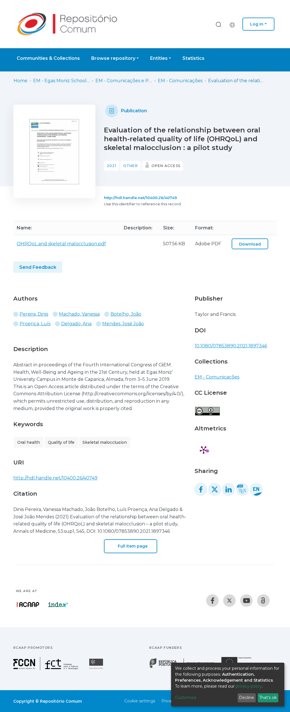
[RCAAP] (263, 600)
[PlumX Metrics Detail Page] (204, 450)
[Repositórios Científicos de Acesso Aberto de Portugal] (28, 604)
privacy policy (249, 686)
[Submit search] (218, 24)
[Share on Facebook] (201, 489)
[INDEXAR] (58, 604)
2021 (111, 166)
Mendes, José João (123, 323)
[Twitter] (229, 600)
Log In (256, 24)
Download (250, 244)
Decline (246, 697)
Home (20, 80)
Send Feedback (37, 267)
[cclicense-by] (207, 408)
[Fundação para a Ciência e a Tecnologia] (46, 668)
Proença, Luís (35, 323)
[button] (233, 24)
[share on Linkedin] (228, 489)
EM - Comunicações (180, 80)
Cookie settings (139, 700)
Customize (186, 697)
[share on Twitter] (214, 489)
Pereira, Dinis (34, 314)
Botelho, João (125, 314)
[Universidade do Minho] (97, 668)
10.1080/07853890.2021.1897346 (231, 345)
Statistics (193, 58)
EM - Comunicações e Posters (123, 80)
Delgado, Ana (76, 323)
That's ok (268, 697)
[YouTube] (246, 600)
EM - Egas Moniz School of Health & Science (61, 80)
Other (130, 166)
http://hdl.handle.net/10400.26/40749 (140, 197)
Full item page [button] (132, 546)
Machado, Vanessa (79, 314)
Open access (166, 166)
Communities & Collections (48, 58)
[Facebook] (212, 600)
